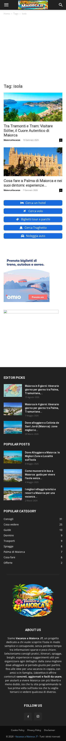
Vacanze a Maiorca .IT (26, 736)
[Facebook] (28, 716)
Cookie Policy (17, 730)
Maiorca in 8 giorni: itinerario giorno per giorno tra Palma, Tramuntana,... (42, 389)
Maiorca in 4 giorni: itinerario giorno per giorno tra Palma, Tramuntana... (42, 408)
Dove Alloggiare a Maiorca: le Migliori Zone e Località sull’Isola (42, 456)
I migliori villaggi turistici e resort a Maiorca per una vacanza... (40, 493)
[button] (6, 5)
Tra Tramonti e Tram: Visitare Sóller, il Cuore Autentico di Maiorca (28, 130)
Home (7, 13)
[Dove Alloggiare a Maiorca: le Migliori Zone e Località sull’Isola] (13, 457)
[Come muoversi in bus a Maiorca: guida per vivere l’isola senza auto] (13, 475)
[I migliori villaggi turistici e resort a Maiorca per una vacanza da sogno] (13, 493)
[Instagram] (38, 716)
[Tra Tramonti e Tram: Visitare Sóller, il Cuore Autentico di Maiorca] (33, 107)
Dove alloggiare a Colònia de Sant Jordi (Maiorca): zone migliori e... (42, 426)
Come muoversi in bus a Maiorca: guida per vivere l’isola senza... (40, 474)
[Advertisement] (33, 50)
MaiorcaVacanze (12, 140)
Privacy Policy (34, 730)
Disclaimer (49, 730)
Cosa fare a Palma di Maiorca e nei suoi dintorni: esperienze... (33, 183)
